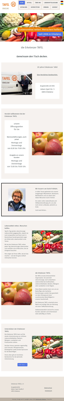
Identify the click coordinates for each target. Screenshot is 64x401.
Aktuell (29, 2)
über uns (38, 2)
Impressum (48, 391)
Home (22, 2)
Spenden (45, 7)
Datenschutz (48, 388)
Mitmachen (23, 7)
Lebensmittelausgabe (51, 2)
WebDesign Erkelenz (41, 399)
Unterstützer (35, 7)
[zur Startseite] (9, 5)
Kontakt (55, 7)
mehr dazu (21, 364)
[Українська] (62, 4)
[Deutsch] (62, 2)
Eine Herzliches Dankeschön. (47, 75)
